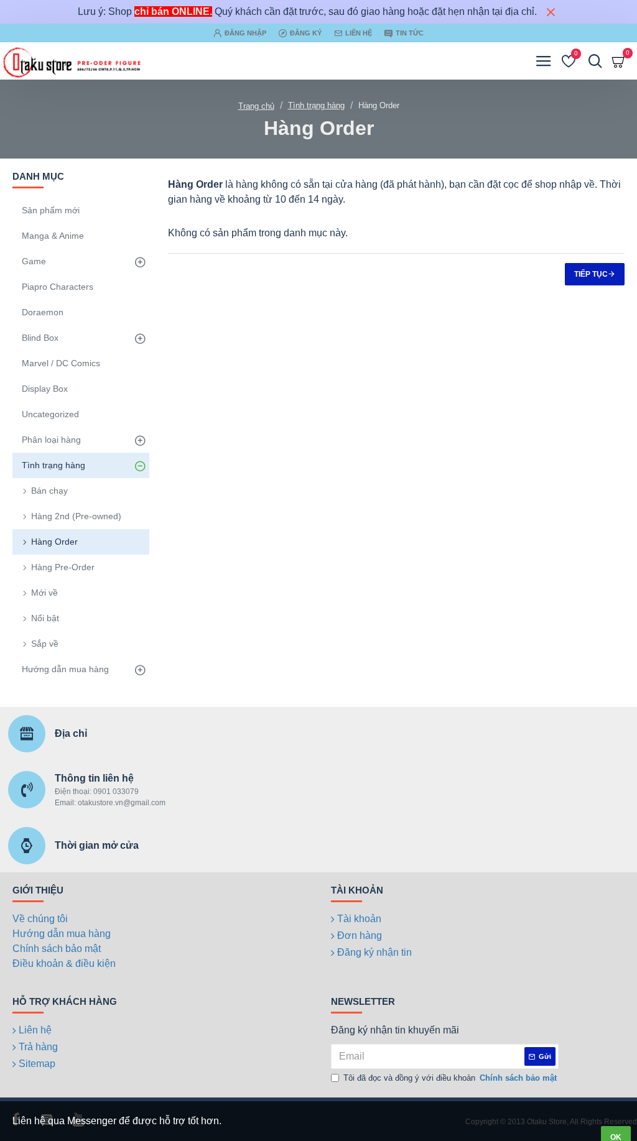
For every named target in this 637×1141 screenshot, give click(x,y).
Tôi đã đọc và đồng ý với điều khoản (450, 1078)
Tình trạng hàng (316, 105)
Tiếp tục (591, 274)
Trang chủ (256, 106)
